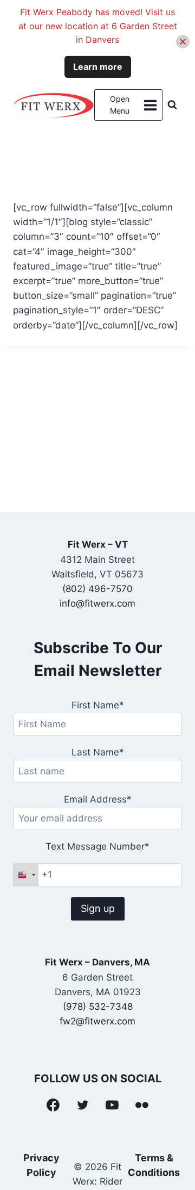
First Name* (98, 705)
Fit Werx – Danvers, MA (97, 962)
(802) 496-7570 (97, 588)
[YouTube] (113, 1105)
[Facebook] (53, 1105)
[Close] (183, 42)
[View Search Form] (172, 105)
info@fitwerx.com (97, 603)
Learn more (97, 66)
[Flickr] (142, 1105)
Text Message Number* (98, 846)
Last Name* (98, 752)
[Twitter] (83, 1105)
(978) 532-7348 (98, 1006)
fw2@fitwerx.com (97, 1021)
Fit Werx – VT (98, 544)
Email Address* (98, 799)
